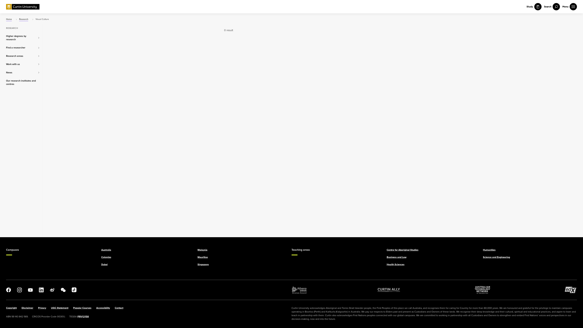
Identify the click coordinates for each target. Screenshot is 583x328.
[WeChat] (63, 289)
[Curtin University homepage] (22, 6)
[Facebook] (8, 289)
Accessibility (103, 308)
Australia (106, 250)
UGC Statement (59, 308)
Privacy (42, 308)
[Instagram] (19, 289)
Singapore (203, 264)
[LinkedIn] (41, 289)
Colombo (106, 257)
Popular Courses (82, 308)
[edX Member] (571, 290)
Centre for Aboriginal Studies (402, 250)
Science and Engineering (496, 257)
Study (530, 6)
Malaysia (202, 250)
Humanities (489, 250)
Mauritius (203, 257)
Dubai (104, 264)
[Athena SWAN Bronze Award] (299, 290)
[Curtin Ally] (389, 290)
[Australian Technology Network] (482, 290)
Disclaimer (27, 308)
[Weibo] (52, 289)
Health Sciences (395, 264)
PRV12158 (83, 316)
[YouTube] (30, 289)
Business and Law (396, 257)
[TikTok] (74, 289)
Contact (119, 308)
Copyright (11, 308)
